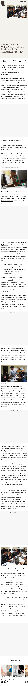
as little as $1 (12, 256)
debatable (10, 279)
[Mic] (3, 3)
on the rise (13, 85)
